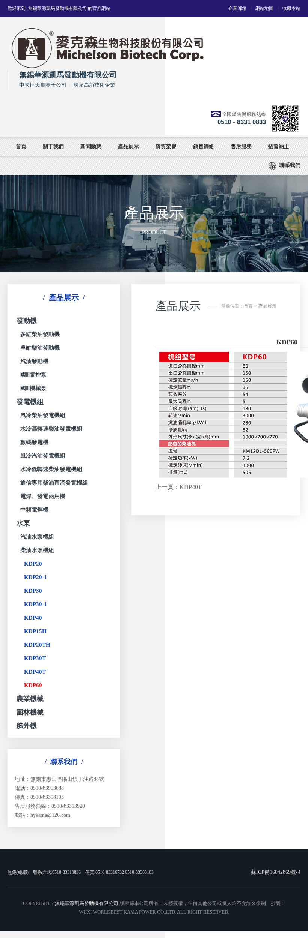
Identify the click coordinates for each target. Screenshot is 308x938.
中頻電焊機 (34, 510)
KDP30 (33, 591)
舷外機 (27, 725)
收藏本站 (291, 8)
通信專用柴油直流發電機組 (54, 483)
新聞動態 (90, 146)
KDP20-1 (35, 577)
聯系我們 (289, 165)
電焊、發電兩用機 (42, 496)
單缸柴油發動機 (40, 348)
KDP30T (35, 658)
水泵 (23, 523)
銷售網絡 (203, 146)
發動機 (27, 320)
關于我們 (53, 146)
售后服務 (241, 146)
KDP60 (33, 685)
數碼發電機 (34, 442)
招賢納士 (278, 146)
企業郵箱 (237, 8)
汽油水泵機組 (37, 537)
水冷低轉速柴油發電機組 (51, 469)
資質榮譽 (166, 146)
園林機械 (30, 712)
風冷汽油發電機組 (42, 456)
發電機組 (30, 401)
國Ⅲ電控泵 (33, 375)
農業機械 (30, 698)
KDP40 (33, 618)
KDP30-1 (35, 604)
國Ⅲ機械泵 (33, 388)
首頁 (21, 146)
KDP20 (33, 564)
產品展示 (128, 146)
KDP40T (35, 672)
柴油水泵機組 (37, 550)
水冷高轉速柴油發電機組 (51, 429)
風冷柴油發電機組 (42, 415)
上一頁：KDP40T (179, 487)
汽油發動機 (34, 361)
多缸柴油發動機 (40, 334)
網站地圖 (264, 8)
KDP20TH (37, 645)
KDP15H (35, 631)
